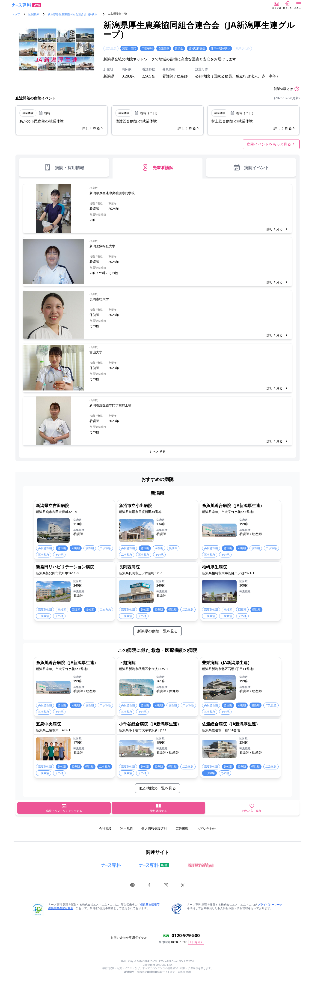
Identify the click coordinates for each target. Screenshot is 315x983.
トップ (16, 14)
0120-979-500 (186, 935)
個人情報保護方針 (154, 828)
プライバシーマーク (270, 904)
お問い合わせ (206, 828)
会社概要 (105, 828)
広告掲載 (181, 828)
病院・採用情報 (69, 167)
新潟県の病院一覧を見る (157, 631)
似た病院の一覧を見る (157, 788)
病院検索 (33, 14)
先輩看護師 (163, 167)
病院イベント (256, 167)
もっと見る (157, 451)
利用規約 (126, 828)
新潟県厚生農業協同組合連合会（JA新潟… (73, 14)
